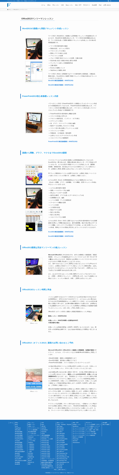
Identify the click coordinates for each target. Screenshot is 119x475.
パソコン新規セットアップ (93, 426)
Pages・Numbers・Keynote (64, 424)
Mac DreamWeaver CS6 (63, 457)
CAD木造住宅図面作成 (47, 466)
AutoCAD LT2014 (45, 446)
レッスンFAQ (31, 440)
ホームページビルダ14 (78, 433)
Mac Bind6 (59, 467)
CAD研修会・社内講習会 (47, 460)
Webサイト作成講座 (78, 437)
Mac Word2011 (60, 435)
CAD (42, 422)
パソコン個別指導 (32, 430)
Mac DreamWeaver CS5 (63, 462)
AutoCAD (43, 428)
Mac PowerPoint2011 (62, 439)
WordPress (75, 426)
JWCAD (43, 426)
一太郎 (30, 451)
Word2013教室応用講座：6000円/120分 (60, 85)
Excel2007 (17, 455)
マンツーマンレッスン (34, 428)
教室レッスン (31, 424)
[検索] (111, 1)
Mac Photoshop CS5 (62, 458)
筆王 (29, 464)
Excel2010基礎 (18, 446)
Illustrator (75, 440)
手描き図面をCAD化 (46, 464)
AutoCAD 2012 (45, 442)
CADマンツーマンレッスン (48, 458)
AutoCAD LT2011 (45, 451)
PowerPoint (18, 428)
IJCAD (43, 433)
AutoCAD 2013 (45, 440)
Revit (42, 424)
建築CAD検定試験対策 (47, 462)
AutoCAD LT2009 (45, 455)
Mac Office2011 (61, 433)
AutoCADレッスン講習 (47, 439)
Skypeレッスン (32, 439)
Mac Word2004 (60, 446)
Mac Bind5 (59, 466)
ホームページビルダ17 (78, 430)
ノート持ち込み (32, 433)
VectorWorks (44, 430)
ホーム (11, 422)
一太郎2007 (31, 449)
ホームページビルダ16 (78, 431)
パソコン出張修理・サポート (93, 424)
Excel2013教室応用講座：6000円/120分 (60, 236)
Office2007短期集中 (20, 451)
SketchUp (43, 431)
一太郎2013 (31, 444)
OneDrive (30, 442)
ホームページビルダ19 (78, 428)
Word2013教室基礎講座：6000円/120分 (60, 80)
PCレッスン (31, 422)
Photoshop (75, 439)
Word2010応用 (18, 444)
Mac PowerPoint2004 (62, 449)
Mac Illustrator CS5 (62, 460)
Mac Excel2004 (61, 448)
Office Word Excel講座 (20, 460)
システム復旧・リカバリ (92, 428)
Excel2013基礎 (18, 435)
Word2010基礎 (18, 442)
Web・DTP (75, 422)
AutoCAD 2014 (45, 437)
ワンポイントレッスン (34, 435)
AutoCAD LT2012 (45, 449)
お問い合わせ (61, 469)
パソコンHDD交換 (90, 431)
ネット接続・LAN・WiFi (92, 430)
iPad (55, 469)
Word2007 (17, 453)
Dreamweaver (76, 442)
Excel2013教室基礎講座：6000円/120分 (60, 232)
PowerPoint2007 (19, 457)
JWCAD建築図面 (45, 435)
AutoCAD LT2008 (45, 457)
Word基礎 (17, 462)
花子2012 (30, 455)
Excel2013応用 (18, 437)
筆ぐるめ (30, 458)
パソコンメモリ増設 (91, 433)
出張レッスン (31, 426)
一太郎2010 (31, 448)
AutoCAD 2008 (45, 444)
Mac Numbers (60, 428)
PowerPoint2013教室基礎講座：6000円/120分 (62, 141)
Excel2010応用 (18, 448)
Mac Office (59, 431)
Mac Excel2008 (61, 442)
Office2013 (17, 430)
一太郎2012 (31, 446)
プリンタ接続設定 (90, 435)
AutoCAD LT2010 (45, 453)
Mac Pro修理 (106, 424)
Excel (16, 426)
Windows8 (30, 437)
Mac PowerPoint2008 (62, 444)
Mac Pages (60, 426)
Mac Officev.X (60, 451)
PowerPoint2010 (19, 449)
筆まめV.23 (31, 462)
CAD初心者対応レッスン (47, 467)
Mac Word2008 (60, 440)
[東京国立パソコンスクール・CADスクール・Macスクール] (9, 5)
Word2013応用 (18, 433)
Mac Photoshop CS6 (62, 453)
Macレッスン (60, 422)
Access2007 (18, 458)
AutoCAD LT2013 (45, 448)
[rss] (108, 1)
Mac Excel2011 (61, 437)
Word (16, 424)
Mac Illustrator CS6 (62, 455)
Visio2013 (17, 440)
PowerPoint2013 (19, 439)
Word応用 (17, 464)
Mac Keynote (60, 430)
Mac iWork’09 (60, 464)
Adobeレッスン (77, 424)
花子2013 (30, 453)
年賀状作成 (31, 457)
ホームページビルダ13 (78, 435)
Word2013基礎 (18, 431)
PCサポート (89, 422)
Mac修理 (105, 422)
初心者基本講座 (32, 431)
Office (16, 422)
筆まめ (30, 460)
